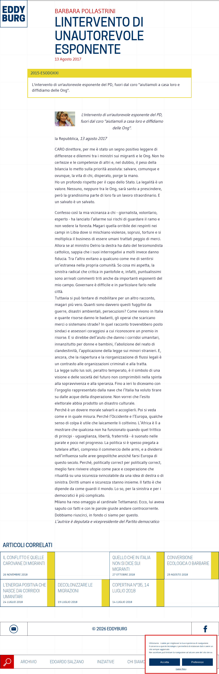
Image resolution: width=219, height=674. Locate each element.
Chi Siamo (136, 661)
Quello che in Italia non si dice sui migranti (131, 563)
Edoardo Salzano (67, 661)
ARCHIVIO (29, 661)
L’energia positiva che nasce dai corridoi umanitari (24, 591)
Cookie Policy (181, 669)
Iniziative (105, 661)
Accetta (164, 662)
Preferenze (197, 662)
